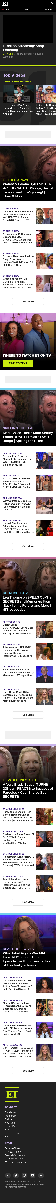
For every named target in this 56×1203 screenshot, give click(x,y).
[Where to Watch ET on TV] (28, 341)
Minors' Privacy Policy (17, 1162)
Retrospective (16, 593)
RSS (7, 1136)
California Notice (14, 1158)
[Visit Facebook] (8, 1176)
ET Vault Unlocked (19, 780)
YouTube (10, 1123)
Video (26, 9)
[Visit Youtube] (32, 1175)
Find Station (18, 363)
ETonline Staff (12, 1133)
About (8, 1129)
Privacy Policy (13, 1152)
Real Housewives (18, 949)
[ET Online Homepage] (6, 3)
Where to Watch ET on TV (27, 356)
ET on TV (10, 1126)
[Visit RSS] (41, 1176)
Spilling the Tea (17, 428)
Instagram (10, 1116)
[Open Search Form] (52, 3)
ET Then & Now (15, 180)
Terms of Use (12, 1148)
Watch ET (49, 9)
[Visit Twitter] (16, 1176)
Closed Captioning (15, 1155)
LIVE (7, 9)
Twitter (9, 1119)
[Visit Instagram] (24, 1176)
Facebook (10, 1112)
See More (28, 302)
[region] (28, 29)
